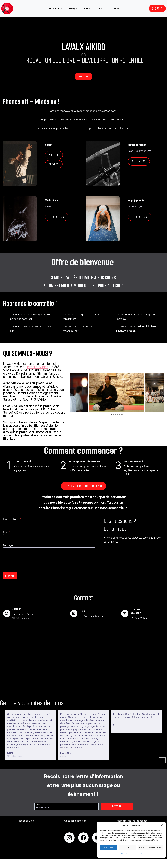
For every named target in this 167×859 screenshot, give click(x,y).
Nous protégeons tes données (133, 820)
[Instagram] (69, 837)
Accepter (109, 847)
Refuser (127, 847)
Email (6, 532)
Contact (101, 8)
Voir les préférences (150, 847)
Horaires (72, 8)
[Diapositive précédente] (2, 737)
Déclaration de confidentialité (131, 854)
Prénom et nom (12, 519)
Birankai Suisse (37, 367)
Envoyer (10, 575)
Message (8, 545)
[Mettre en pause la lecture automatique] (162, 760)
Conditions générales (75, 820)
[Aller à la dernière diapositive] (72, 392)
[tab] (111, 414)
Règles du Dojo (26, 820)
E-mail (38, 804)
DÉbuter (157, 8)
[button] (161, 825)
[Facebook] (83, 837)
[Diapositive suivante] (162, 392)
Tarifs (87, 8)
